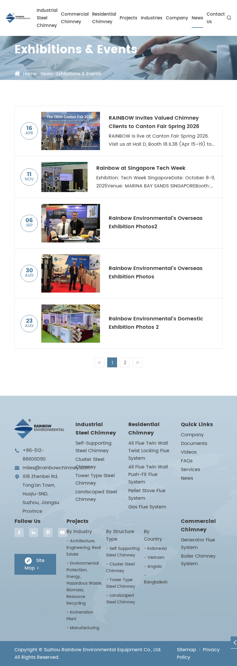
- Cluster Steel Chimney (120, 567)
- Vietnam (154, 557)
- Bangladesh (156, 578)
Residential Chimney (104, 18)
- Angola (153, 566)
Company (177, 18)
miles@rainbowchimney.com (56, 468)
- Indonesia (155, 548)
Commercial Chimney (75, 18)
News (197, 18)
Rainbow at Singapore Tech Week (141, 168)
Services (190, 469)
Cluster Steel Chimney (89, 463)
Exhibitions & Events (78, 74)
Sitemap (186, 650)
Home (30, 74)
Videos (189, 452)
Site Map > (35, 564)
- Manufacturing (82, 628)
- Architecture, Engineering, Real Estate (83, 548)
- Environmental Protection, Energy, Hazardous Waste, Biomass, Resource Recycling (84, 583)
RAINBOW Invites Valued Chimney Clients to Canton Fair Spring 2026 (154, 122)
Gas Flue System (147, 507)
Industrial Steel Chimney (47, 18)
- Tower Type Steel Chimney (120, 583)
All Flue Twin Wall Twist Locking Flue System (148, 450)
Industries (151, 18)
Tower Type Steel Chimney (95, 479)
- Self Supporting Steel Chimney (123, 552)
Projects (128, 18)
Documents (194, 443)
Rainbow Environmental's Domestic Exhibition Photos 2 (156, 323)
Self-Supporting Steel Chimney (93, 447)
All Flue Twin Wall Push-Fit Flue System (148, 474)
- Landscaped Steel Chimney (120, 598)
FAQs (186, 461)
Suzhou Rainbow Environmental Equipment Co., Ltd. (103, 650)
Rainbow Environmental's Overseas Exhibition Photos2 (156, 222)
